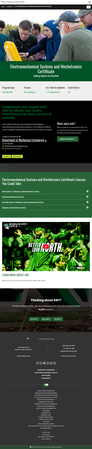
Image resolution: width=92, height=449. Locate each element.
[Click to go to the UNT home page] (12, 2)
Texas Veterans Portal (46, 417)
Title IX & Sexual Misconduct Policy (46, 397)
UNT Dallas (46, 434)
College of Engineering (10, 136)
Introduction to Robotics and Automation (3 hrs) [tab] (22, 202)
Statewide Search (46, 428)
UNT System (46, 432)
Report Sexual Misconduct (46, 399)
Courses (6, 156)
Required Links (46, 415)
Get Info (57, 319)
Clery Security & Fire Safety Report (46, 395)
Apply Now (45, 319)
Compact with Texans (46, 419)
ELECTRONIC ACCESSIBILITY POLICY (46, 372)
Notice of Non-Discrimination (46, 408)
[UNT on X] (40, 363)
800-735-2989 (70, 348)
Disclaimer (46, 410)
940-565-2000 (70, 345)
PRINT (88, 7)
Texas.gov (46, 421)
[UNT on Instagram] (47, 363)
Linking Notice (46, 413)
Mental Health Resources (46, 391)
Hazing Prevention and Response (46, 393)
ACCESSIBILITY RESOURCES (46, 370)
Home (3, 6)
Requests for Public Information (46, 404)
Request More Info (67, 139)
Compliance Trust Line (46, 402)
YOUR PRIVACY (46, 378)
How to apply (16, 156)
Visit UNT (34, 319)
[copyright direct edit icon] (30, 447)
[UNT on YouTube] (44, 363)
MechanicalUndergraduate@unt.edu (16, 146)
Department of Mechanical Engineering (23, 140)
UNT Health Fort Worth (46, 437)
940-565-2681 (72, 351)
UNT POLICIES (46, 375)
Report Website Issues (23, 356)
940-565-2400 (9, 143)
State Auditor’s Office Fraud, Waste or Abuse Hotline (46, 426)
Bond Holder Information (46, 406)
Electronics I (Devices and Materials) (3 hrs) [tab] (20, 191)
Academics (10, 6)
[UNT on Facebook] (37, 363)
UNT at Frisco (46, 439)
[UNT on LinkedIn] (51, 363)
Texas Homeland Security (46, 424)
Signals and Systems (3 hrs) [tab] (14, 207)
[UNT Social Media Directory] (54, 363)
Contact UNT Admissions (68, 356)
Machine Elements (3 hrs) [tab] (13, 197)
